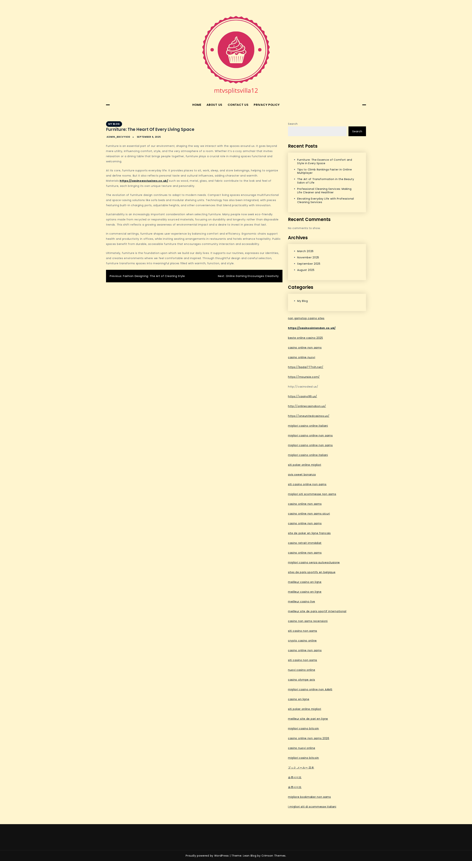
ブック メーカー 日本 (301, 767)
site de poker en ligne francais (309, 533)
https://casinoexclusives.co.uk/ (144, 181)
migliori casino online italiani (308, 426)
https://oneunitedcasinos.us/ (308, 416)
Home (196, 105)
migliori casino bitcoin (303, 728)
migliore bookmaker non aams (309, 797)
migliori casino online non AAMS (310, 689)
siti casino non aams (302, 631)
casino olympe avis (301, 680)
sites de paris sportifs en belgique (312, 572)
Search (293, 124)
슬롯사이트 (295, 777)
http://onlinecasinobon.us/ (307, 406)
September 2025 (308, 264)
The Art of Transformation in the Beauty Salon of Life (325, 180)
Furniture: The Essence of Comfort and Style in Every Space (324, 161)
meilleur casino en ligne (305, 582)
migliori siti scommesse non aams (312, 494)
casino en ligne (298, 699)
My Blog (114, 124)
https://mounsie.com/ (304, 377)
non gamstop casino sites (306, 318)
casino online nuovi (301, 357)
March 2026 (305, 251)
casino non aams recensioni (308, 621)
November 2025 (308, 257)
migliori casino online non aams (310, 435)
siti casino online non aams (307, 484)
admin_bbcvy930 (118, 136)
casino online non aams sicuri (309, 513)
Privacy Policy (267, 105)
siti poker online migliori (304, 465)
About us (214, 105)
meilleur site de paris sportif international (317, 611)
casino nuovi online (301, 748)
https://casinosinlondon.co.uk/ (312, 328)
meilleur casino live (301, 601)
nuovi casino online (301, 670)
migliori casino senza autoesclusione (314, 562)
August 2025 (306, 270)
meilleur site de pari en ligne (308, 719)
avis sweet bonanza (302, 474)
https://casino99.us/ (302, 396)
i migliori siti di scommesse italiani (312, 806)
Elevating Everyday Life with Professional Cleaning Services (325, 200)
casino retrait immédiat (305, 543)
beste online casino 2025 (305, 338)
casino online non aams (305, 347)
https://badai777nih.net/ (305, 367)
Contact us (238, 105)
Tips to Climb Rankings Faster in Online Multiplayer (324, 171)
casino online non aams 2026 (308, 738)
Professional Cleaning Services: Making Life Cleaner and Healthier (324, 190)
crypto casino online (302, 640)
